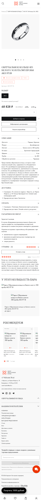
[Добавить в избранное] (38, 119)
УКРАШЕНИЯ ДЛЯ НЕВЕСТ (9, 416)
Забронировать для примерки (19, 124)
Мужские (36, 142)
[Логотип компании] (20, 5)
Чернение (36, 159)
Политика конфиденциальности (10, 482)
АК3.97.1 (35, 285)
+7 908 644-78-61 (8, 378)
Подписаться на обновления (20, 463)
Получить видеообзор (18, 129)
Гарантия (4, 436)
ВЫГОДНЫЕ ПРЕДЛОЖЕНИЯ (9, 421)
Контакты (4, 431)
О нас (3, 423)
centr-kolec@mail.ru (7, 385)
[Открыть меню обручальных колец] (4, 498)
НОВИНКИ (5, 410)
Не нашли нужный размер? (10, 101)
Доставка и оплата (7, 428)
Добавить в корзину (19, 119)
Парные (30, 142)
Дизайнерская (34, 145)
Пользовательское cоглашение (10, 479)
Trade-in (4, 438)
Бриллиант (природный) (31, 151)
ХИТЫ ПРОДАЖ (6, 418)
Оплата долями (6, 443)
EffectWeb (24, 486)
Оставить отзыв (20, 252)
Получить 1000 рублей (14, 490)
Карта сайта (5, 441)
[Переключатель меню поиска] (3, 3)
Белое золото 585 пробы (31, 148)
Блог (3, 425)
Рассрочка (5, 433)
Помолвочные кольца (7, 413)
